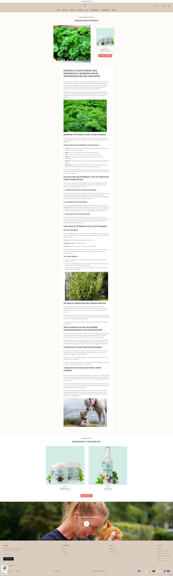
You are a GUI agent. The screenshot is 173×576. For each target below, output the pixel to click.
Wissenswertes (105, 10)
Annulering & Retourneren (163, 555)
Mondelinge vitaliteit (105, 49)
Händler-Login (112, 551)
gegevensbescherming (162, 551)
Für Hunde (64, 10)
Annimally (65, 486)
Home (58, 10)
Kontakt (64, 551)
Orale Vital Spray (108, 488)
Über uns (114, 10)
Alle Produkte (86, 495)
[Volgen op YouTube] (11, 565)
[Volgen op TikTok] (14, 565)
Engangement (66, 553)
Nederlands (17, 571)
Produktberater (95, 10)
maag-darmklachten (68, 207)
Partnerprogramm (113, 553)
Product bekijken (105, 55)
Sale (87, 10)
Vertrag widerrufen (161, 560)
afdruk (158, 548)
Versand (159, 558)
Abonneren (8, 558)
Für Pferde (80, 10)
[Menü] (7, 566)
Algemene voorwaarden (163, 553)
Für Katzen (72, 10)
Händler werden (113, 548)
